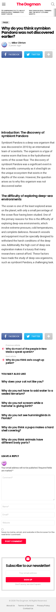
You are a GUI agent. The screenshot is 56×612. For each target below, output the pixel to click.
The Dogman (29, 4)
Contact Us (28, 608)
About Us (10, 605)
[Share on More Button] (49, 54)
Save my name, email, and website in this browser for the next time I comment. (28, 533)
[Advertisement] (28, 92)
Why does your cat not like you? (22, 382)
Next (54, 13)
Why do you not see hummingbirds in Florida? (26, 416)
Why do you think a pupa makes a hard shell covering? (27, 428)
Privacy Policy (43, 605)
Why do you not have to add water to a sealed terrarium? (27, 392)
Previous (1, 13)
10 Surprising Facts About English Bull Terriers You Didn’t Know (13, 12)
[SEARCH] (53, 4)
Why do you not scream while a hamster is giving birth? (22, 404)
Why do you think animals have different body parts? (22, 441)
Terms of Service (26, 605)
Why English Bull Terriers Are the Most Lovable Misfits (40, 12)
